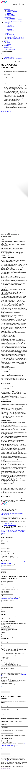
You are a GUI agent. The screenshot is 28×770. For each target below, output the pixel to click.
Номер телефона (5, 657)
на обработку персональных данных (10, 598)
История (9, 13)
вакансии (9, 44)
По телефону (4, 655)
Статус (2, 708)
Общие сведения (11, 10)
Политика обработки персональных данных (12, 513)
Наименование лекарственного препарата (11, 721)
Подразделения (10, 26)
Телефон (3, 543)
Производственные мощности (14, 19)
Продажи (10, 553)
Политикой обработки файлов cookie (10, 760)
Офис (18, 553)
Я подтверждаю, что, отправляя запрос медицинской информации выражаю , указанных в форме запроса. (13, 675)
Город (2, 713)
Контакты (6, 45)
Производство (4, 553)
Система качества (11, 18)
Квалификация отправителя (8, 621)
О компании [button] (7, 9)
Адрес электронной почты (7, 660)
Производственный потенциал (14, 21)
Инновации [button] (7, 22)
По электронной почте (13, 655)
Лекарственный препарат (7, 581)
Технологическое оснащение (11, 28)
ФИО (2, 540)
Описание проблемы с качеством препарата (12, 730)
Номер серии (4, 724)
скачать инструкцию (6, 111)
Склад (15, 553)
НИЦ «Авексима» (10, 24)
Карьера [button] (6, 41)
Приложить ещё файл (6, 742)
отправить (3, 572)
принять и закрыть (5, 768)
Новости (6, 40)
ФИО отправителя (6, 626)
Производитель (4, 727)
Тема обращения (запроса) (7, 663)
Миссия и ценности (12, 11)
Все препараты (10, 34)
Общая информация (9, 57)
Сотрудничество (11, 15)
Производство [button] (7, 17)
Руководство (10, 14)
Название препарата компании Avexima (11, 665)
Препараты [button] (6, 33)
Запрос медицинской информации (15, 37)
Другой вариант (14, 650)
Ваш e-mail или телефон (7, 588)
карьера (8, 42)
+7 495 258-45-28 (8, 47)
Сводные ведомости (6, 514)
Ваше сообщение (5, 591)
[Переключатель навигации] (1, 53)
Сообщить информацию (6, 607)
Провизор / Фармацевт (9, 648)
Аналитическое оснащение (10, 31)
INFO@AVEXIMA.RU (9, 49)
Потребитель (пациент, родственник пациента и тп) (14, 648)
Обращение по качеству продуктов (15, 38)
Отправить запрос (5, 692)
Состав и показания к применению (13, 58)
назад (2, 54)
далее (2, 632)
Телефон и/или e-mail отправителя (10, 629)
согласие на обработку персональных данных (13, 675)
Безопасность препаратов (13, 36)
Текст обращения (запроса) (7, 668)
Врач (2, 648)
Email (2, 546)
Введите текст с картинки (8, 565)
